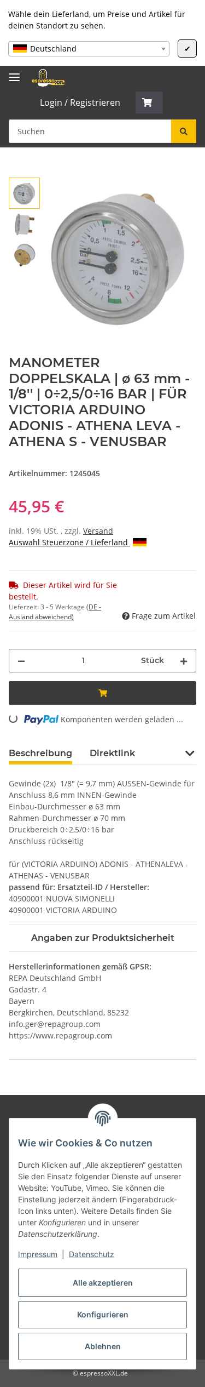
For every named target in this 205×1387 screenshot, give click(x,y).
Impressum (37, 1254)
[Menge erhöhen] (184, 660)
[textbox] (89, 49)
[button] (149, 102)
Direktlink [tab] (112, 753)
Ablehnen (103, 1346)
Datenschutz (91, 1254)
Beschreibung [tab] (40, 753)
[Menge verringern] (21, 660)
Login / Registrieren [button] (80, 102)
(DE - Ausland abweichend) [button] (55, 611)
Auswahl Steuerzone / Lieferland (69, 542)
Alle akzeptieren (103, 1282)
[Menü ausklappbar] (14, 72)
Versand (98, 531)
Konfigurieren (102, 1314)
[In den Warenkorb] (17, 171)
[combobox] (88, 48)
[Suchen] (183, 131)
